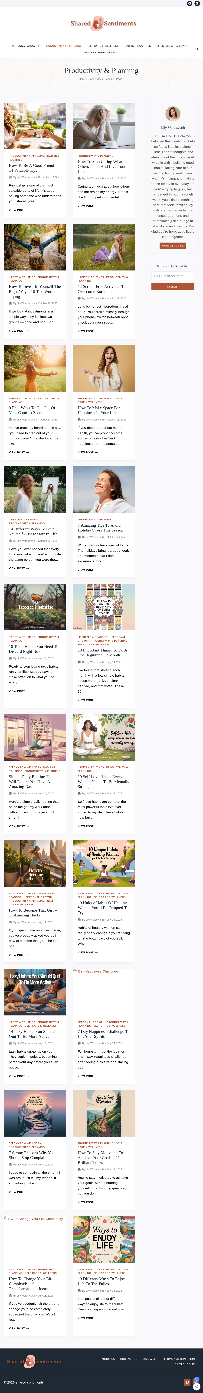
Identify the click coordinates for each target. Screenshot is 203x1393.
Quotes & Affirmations (100, 52)
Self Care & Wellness (103, 46)
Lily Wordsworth (26, 177)
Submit (173, 286)
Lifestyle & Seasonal (172, 46)
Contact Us (128, 1359)
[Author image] (10, 177)
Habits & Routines (137, 46)
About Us (108, 1359)
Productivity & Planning (63, 46)
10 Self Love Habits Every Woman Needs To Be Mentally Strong (103, 781)
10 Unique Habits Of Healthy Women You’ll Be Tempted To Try (103, 908)
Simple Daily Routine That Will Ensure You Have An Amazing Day (31, 781)
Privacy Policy (186, 1364)
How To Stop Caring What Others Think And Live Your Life (102, 166)
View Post (19, 210)
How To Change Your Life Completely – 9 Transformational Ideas (31, 1283)
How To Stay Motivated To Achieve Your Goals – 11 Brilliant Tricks (100, 1157)
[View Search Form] (196, 49)
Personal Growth (25, 46)
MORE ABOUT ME (173, 245)
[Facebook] (189, 3)
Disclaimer (150, 1359)
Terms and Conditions (180, 1359)
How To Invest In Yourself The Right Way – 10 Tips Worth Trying (35, 291)
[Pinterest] (197, 3)
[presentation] (35, 126)
